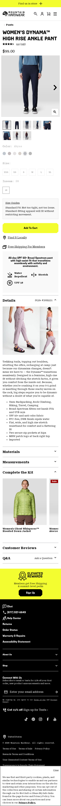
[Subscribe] (56, 692)
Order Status (10, 629)
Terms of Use (40, 700)
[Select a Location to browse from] (5, 737)
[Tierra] (20, 153)
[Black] (30, 153)
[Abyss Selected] (25, 153)
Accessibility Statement (16, 641)
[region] (30, 786)
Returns (7, 624)
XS (14, 172)
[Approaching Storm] (14, 153)
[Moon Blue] (4, 153)
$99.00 (9, 51)
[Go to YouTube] (54, 720)
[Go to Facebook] (47, 720)
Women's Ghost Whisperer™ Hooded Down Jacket (21, 530)
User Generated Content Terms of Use (22, 760)
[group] (30, 585)
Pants (9, 24)
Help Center (14, 618)
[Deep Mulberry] (9, 153)
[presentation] (35, 14)
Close (56, 770)
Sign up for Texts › (25, 709)
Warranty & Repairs (14, 635)
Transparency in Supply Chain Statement (24, 765)
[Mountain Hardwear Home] (14, 13)
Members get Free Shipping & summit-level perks (30, 585)
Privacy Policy (42, 749)
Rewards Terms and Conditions (18, 754)
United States (15, 737)
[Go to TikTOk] (26, 720)
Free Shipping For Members (26, 246)
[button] (55, 14)
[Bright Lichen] (25, 501)
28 (6, 190)
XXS (6, 172)
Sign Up (30, 592)
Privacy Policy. (27, 802)
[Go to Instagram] (40, 720)
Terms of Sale (25, 749)
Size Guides (12, 203)
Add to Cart (30, 228)
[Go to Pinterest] (33, 720)
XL (50, 172)
